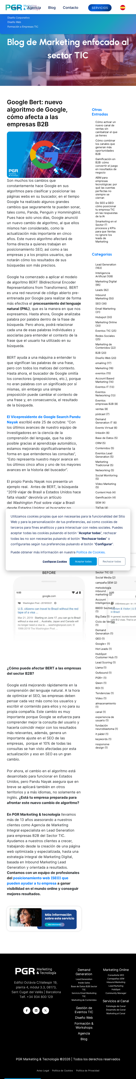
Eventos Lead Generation (104, 455)
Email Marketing (105, 310)
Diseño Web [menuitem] (14, 21)
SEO (101, 303)
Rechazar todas (112, 561)
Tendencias (104, 693)
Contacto (70, 7)
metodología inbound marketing (103, 591)
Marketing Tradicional (104, 463)
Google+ (102, 643)
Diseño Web (105, 358)
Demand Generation (104, 631)
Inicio (15, 7)
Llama (100, 667)
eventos (103, 373)
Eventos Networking (105, 393)
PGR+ (100, 677)
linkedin (102, 432)
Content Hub (105, 492)
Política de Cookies (62, 1070)
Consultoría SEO (116, 975)
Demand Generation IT (106, 421)
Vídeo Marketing (105, 485)
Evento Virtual (106, 427)
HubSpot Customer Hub (106, 655)
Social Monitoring (106, 477)
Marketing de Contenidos (105, 346)
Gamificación (105, 497)
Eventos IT (104, 387)
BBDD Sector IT (105, 609)
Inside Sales (84, 982)
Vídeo (100, 698)
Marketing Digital (106, 283)
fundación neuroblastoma (106, 727)
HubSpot (116, 989)
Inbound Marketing (104, 296)
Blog (52, 7)
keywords (103, 739)
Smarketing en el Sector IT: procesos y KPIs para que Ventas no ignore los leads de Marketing (106, 231)
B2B (100, 352)
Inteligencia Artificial (104, 274)
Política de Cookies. (91, 552)
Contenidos (104, 448)
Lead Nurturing (116, 986)
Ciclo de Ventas (105, 623)
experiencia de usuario (104, 718)
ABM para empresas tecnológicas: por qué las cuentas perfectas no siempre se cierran (106, 187)
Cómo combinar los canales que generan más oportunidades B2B (105, 147)
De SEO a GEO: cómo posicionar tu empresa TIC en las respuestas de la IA (106, 209)
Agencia (34, 7)
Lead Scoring (105, 662)
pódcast (102, 414)
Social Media (105, 577)
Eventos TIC (105, 330)
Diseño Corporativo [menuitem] (18, 17)
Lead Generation (105, 266)
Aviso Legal (43, 1070)
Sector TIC (104, 572)
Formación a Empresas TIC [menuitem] (22, 26)
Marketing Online (106, 324)
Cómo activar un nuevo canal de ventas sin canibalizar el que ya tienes (106, 128)
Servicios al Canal (116, 1001)
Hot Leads (103, 649)
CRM (100, 443)
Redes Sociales (105, 337)
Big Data (102, 616)
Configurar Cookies (55, 561)
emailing (103, 363)
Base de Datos (106, 438)
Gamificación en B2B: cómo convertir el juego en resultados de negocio (106, 165)
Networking (104, 470)
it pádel (101, 734)
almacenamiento (105, 705)
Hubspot (103, 317)
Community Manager (116, 993)
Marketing (104, 368)
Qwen (100, 683)
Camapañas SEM (115, 978)
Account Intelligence (104, 601)
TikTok (101, 507)
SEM (100, 502)
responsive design (102, 746)
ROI (99, 688)
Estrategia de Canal (116, 1006)
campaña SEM (106, 582)
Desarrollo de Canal (116, 1009)
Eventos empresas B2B (106, 402)
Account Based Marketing (104, 380)
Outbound (103, 672)
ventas (101, 409)
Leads (102, 290)
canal (100, 712)
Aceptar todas (83, 561)
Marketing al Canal (115, 1013)
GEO (100, 638)
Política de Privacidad (87, 1070)
